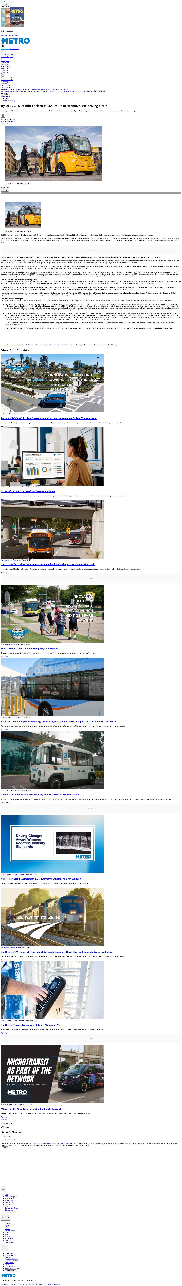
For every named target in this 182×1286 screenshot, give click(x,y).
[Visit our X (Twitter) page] (6, 1128)
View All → (5, 1119)
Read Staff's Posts (7, 121)
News (16, 2)
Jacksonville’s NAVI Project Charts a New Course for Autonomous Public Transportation (49, 418)
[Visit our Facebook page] (2, 1128)
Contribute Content (46, 91)
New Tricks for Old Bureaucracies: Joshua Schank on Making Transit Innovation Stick (48, 564)
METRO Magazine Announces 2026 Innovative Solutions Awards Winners (41, 878)
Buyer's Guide (63, 89)
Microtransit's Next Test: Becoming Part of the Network (31, 1109)
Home (3, 101)
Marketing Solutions (33, 91)
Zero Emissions (6, 85)
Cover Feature (9, 2)
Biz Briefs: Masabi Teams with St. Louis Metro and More (32, 1025)
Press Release (58, 91)
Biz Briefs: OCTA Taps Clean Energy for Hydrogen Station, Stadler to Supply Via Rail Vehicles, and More (58, 721)
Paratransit (4, 70)
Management (5, 59)
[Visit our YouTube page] (8, 1128)
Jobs (37, 89)
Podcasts (33, 89)
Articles (20, 2)
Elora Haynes (17, 1104)
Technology (5, 82)
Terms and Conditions (87, 91)
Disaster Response (7, 54)
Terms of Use (15, 1284)
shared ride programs (51, 345)
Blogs (13, 89)
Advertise (23, 91)
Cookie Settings (100, 91)
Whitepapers (49, 89)
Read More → (5, 426)
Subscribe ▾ (5, 6)
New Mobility (5, 66)
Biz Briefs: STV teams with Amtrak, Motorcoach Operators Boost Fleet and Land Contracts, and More (56, 951)
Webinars (42, 89)
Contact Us (66, 91)
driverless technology (27, 345)
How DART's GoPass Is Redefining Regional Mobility (30, 648)
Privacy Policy (75, 91)
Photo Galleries (25, 89)
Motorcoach (5, 63)
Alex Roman (15, 414)
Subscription (5, 91)
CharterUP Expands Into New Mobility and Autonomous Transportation (40, 794)
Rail (2, 74)
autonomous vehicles (13, 345)
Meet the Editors (14, 91)
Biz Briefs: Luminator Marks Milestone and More (28, 491)
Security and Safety (7, 78)
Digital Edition (13, 35)
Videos (17, 89)
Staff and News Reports (19, 487)
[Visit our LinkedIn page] (4, 1128)
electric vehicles (39, 345)
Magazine (4, 89)
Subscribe (4, 35)
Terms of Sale (24, 1284)
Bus (2, 51)
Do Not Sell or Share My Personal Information (44, 1284)
